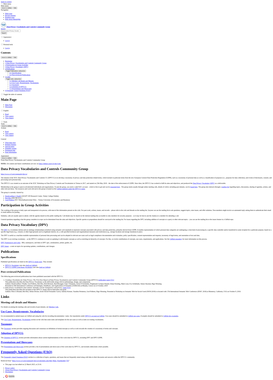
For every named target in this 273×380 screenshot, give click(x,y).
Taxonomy (6, 324)
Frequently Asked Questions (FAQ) (26, 352)
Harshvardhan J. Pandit (13, 196)
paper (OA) (110, 280)
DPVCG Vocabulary (12, 265)
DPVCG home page (35, 262)
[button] (2, 3)
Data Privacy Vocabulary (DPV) (204, 183)
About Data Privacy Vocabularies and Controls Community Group (27, 370)
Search (4, 33)
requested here (115, 187)
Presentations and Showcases (16, 342)
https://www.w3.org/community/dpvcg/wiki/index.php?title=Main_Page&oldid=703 (40, 361)
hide (15, 8)
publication (102, 280)
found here (193, 187)
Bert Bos (8, 198)
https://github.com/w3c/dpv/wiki (50, 164)
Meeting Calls (53, 307)
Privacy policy (10, 368)
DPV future (5, 246)
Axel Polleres (9, 200)
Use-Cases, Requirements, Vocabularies (22, 311)
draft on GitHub (31, 265)
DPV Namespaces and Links (10, 243)
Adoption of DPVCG (12, 333)
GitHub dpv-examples (170, 316)
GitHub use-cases (134, 316)
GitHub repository (176, 239)
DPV (5, 230)
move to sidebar (7, 8)
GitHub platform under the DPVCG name (71, 189)
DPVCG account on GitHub (94, 316)
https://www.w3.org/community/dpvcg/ (14, 174)
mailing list (225, 187)
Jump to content (6, 2)
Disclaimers (9, 372)
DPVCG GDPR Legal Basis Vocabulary (19, 267)
